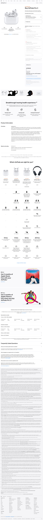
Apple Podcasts (11, 510)
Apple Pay (2, 513)
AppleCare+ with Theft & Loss (35, 390)
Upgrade (18, 507)
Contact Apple (35, 513)
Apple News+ (10, 509)
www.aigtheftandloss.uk (30, 408)
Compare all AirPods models (21, 262)
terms (19, 427)
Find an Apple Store (8, 516)
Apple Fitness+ (11, 508)
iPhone (2, 502)
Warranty (35, 508)
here (14, 402)
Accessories (2, 508)
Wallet (1, 512)
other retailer (12, 516)
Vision (1, 504)
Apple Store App (19, 503)
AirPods (2, 505)
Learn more (3, 281)
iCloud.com (10, 501)
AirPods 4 (6, 179)
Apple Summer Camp (19, 502)
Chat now (10, 34)
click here (5, 415)
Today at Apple (19, 501)
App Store (10, 512)
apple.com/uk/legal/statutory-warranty (28, 416)
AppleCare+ (31, 396)
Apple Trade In (19, 505)
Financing (18, 506)
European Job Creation (36, 512)
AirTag (1, 507)
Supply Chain (35, 502)
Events (34, 511)
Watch (1, 503)
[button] (39, 1)
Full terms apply (36, 369)
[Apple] (1, 496)
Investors (35, 509)
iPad (1, 501)
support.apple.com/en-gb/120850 (31, 451)
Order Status (18, 508)
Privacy (35, 501)
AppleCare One (29, 390)
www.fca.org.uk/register (17, 425)
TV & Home (2, 506)
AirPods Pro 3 (3, 2)
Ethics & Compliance (36, 510)
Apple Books (10, 511)
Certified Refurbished (19, 504)
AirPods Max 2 (37, 179)
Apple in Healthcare (28, 506)
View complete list (19, 349)
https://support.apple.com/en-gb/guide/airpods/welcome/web (28, 490)
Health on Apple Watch (28, 507)
